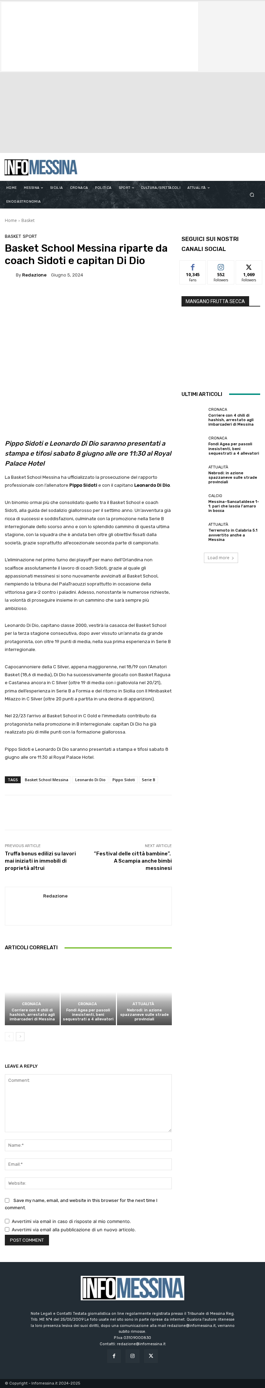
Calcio (215, 496)
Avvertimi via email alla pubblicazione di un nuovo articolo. (74, 1229)
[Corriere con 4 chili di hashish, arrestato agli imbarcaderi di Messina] (32, 992)
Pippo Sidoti (123, 779)
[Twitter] (151, 1356)
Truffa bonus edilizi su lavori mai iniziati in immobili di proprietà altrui (40, 861)
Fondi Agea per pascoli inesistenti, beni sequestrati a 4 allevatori (88, 1014)
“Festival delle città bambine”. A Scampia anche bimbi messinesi (133, 861)
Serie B (148, 779)
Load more (218, 558)
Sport (30, 236)
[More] (234, 812)
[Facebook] (114, 1356)
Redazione (34, 275)
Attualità (143, 1004)
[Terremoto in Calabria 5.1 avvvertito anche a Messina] (193, 532)
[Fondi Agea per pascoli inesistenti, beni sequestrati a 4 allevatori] (88, 992)
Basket (28, 220)
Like (193, 265)
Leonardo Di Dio (90, 779)
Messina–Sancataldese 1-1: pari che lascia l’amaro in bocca (233, 506)
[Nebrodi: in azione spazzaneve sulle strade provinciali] (144, 992)
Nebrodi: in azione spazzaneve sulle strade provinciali (144, 1014)
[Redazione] (10, 274)
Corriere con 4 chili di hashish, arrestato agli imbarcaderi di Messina (32, 1014)
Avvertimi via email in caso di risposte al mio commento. (71, 1221)
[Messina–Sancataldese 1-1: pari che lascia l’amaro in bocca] (193, 503)
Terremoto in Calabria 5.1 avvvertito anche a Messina (232, 535)
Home (11, 220)
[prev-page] (9, 1036)
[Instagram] (132, 1356)
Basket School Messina (46, 779)
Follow (221, 265)
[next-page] (20, 1036)
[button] (252, 195)
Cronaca (31, 1004)
